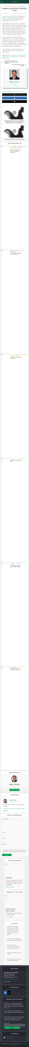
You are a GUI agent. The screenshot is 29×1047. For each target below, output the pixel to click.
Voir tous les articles (14, 790)
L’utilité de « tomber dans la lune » (16, 461)
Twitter (22, 91)
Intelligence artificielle (17, 146)
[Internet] (9, 992)
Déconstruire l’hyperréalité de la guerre (16, 358)
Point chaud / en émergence (11, 6)
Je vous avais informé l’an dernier (9, 16)
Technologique (21, 6)
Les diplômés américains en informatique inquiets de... (15, 566)
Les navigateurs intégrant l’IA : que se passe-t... (15, 253)
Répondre (5, 810)
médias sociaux (15, 91)
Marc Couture (24, 13)
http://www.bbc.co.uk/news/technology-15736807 (13, 808)
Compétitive (12, 563)
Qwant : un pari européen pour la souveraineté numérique (15, 151)
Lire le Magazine (9, 917)
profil (5, 1014)
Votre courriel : (7, 1023)
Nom (3, 832)
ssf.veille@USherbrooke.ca (9, 979)
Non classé (21, 250)
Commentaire (5, 819)
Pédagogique (12, 354)
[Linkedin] (5, 992)
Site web (4, 844)
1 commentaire (14, 13)
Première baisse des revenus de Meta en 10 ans (15, 669)
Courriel (4, 838)
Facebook (5, 91)
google (9, 91)
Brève (11, 146)
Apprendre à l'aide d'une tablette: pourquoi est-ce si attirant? (11, 62)
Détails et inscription (10, 887)
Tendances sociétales (14, 148)
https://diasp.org (13, 20)
